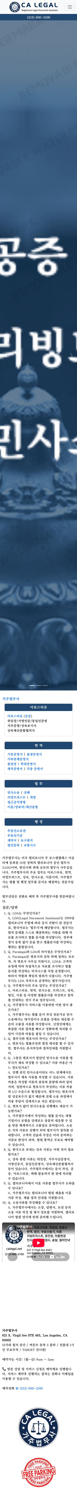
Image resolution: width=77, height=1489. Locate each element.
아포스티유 (38, 707)
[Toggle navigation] (70, 7)
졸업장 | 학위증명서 (21, 764)
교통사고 (30, 845)
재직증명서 (15, 768)
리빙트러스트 (16, 797)
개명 (33, 797)
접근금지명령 (16, 802)
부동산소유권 (16, 830)
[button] (6, 355)
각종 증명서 (35, 768)
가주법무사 (10, 699)
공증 (28, 716)
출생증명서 (34, 754)
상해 (27, 792)
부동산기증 (15, 835)
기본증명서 (15, 754)
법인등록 (13, 845)
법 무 (39, 783)
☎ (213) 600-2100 (29, 1388)
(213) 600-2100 (38, 17)
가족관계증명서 (18, 759)
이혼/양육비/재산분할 (22, 807)
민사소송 (13, 792)
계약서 (11, 840)
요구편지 (27, 840)
